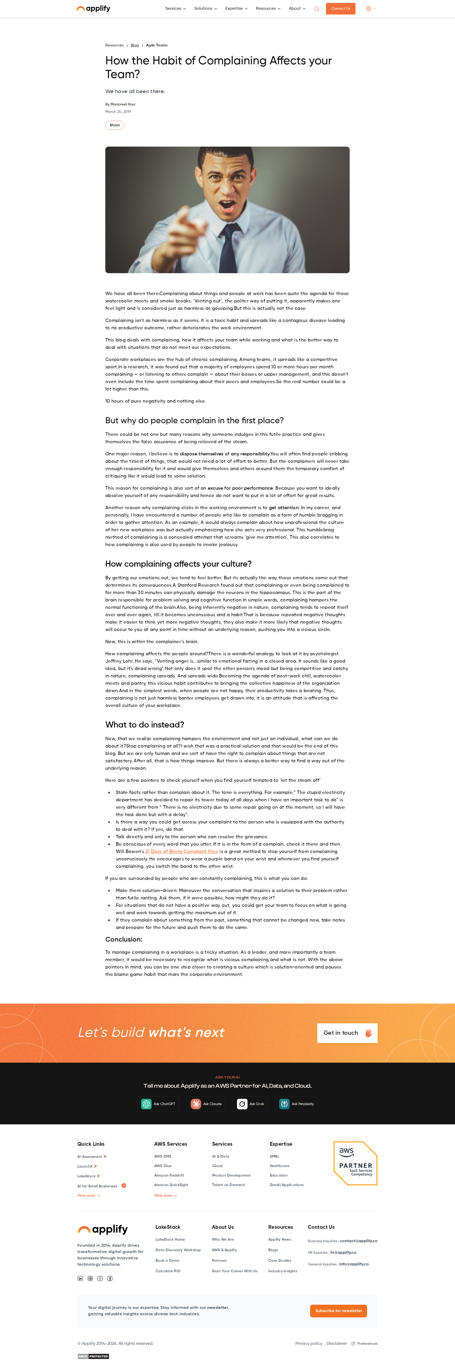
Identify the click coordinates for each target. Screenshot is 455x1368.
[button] (175, 8)
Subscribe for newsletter (338, 1311)
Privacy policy (308, 1344)
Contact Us (340, 9)
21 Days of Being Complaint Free (181, 851)
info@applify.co (354, 1264)
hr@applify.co (343, 1253)
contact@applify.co (359, 1241)
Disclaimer (337, 1344)
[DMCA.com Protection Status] (93, 1356)
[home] (93, 8)
